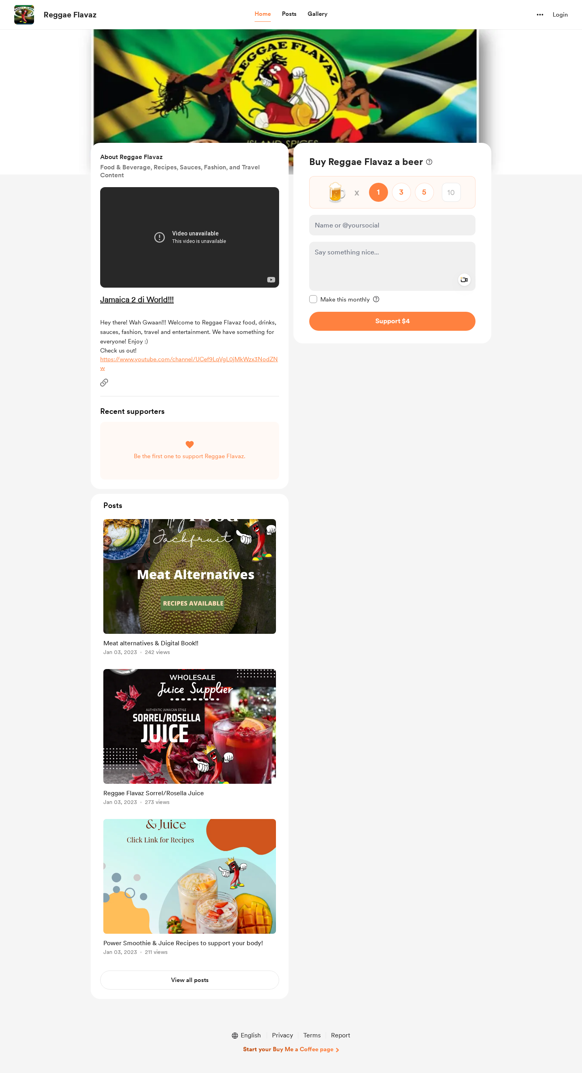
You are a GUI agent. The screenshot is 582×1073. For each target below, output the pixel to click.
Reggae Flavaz (70, 14)
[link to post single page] (189, 588)
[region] (392, 243)
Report (340, 1035)
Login (560, 14)
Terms (312, 1035)
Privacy (282, 1035)
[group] (189, 588)
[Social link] (104, 383)
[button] (262, 14)
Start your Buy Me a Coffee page (288, 1049)
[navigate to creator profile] (24, 15)
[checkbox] (339, 299)
